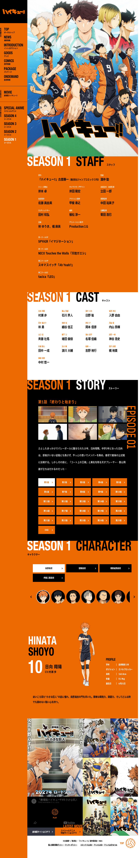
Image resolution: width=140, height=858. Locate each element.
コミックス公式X (86, 845)
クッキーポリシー (71, 845)
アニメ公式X (98, 845)
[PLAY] (55, 812)
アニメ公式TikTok (110, 845)
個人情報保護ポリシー (55, 845)
